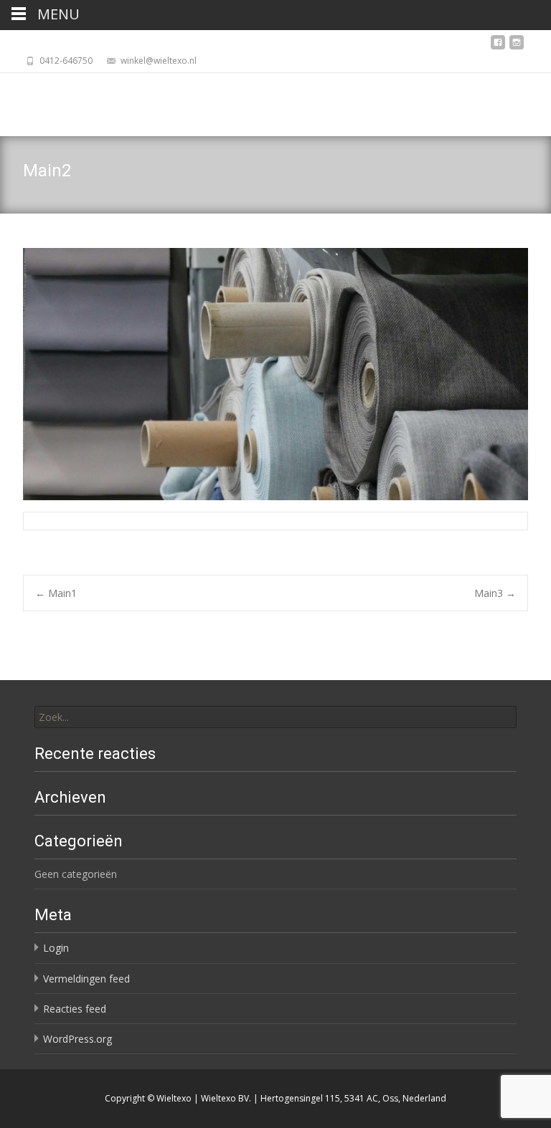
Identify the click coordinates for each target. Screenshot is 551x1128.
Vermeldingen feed (86, 978)
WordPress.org (77, 1039)
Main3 (495, 593)
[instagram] (516, 46)
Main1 (56, 593)
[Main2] (275, 374)
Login (56, 948)
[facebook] (498, 46)
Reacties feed (74, 1008)
